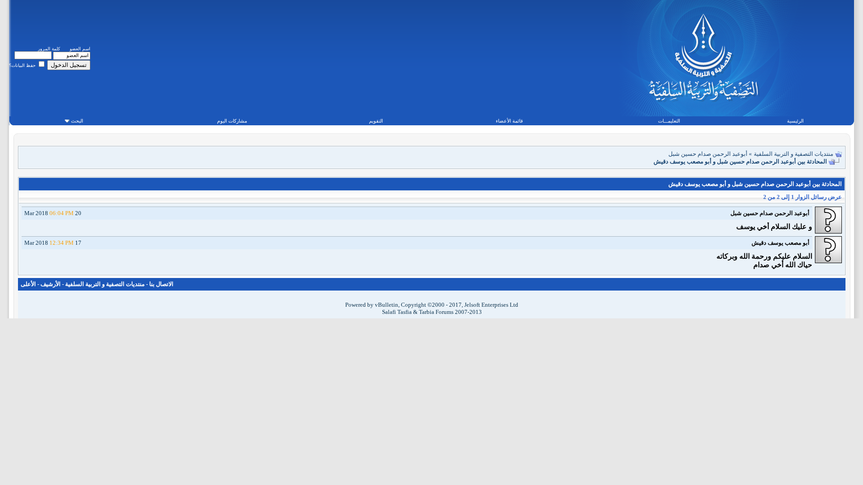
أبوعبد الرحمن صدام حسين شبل (707, 153)
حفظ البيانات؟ (23, 65)
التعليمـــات (669, 120)
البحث (77, 120)
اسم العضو (80, 48)
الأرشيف (50, 284)
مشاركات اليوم (232, 120)
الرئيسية (795, 120)
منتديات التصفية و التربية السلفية (793, 153)
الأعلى (28, 284)
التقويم (376, 120)
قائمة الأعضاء (509, 120)
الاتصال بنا (161, 284)
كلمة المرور (49, 48)
